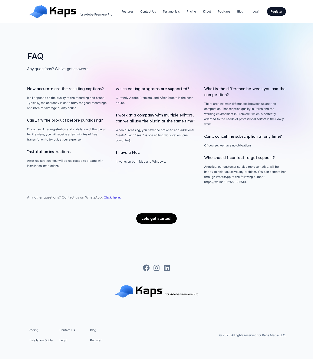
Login (256, 11)
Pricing (191, 11)
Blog (240, 11)
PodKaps (224, 11)
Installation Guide (41, 340)
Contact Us (148, 11)
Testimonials (171, 11)
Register (96, 340)
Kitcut (207, 11)
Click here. (112, 197)
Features (128, 11)
